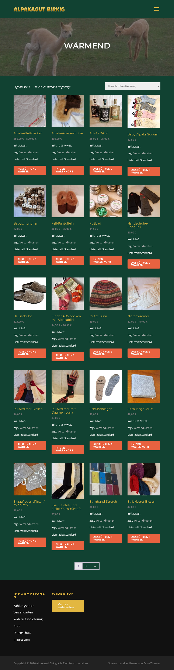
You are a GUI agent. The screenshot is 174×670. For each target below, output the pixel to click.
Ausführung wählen (27, 170)
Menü (156, 9)
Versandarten (23, 612)
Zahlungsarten (24, 606)
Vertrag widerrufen (66, 605)
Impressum (22, 639)
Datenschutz (22, 633)
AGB (17, 626)
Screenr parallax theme (122, 663)
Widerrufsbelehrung (28, 619)
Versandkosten (29, 152)
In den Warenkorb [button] (64, 170)
